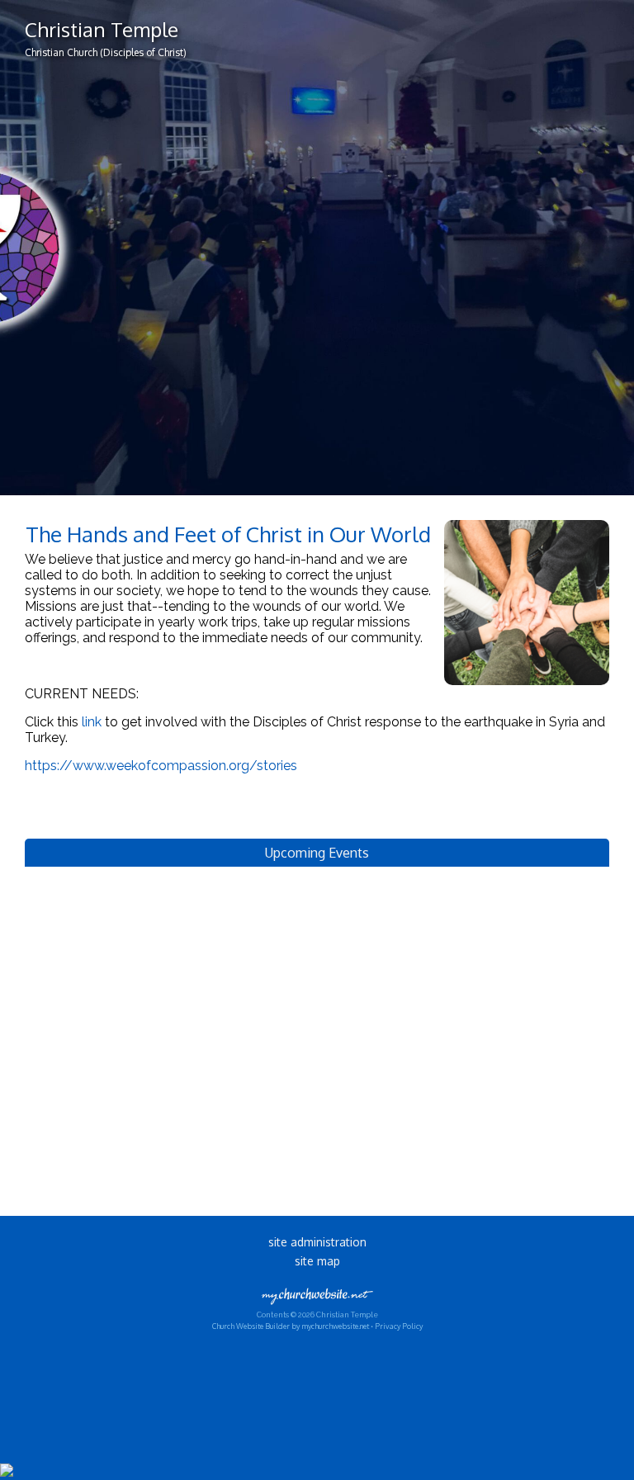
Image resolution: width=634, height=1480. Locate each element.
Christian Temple (101, 29)
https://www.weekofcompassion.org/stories (161, 765)
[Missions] (526, 689)
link (92, 722)
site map (317, 1261)
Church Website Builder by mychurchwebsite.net (290, 1326)
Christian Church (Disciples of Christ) (106, 52)
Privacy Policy (399, 1326)
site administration (317, 1242)
